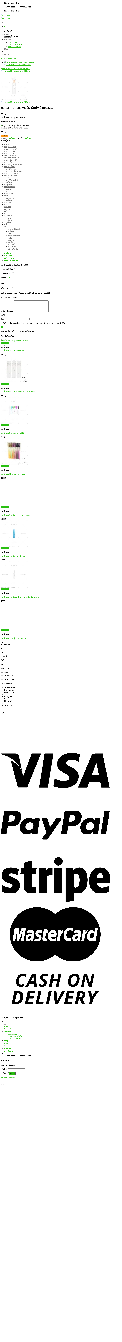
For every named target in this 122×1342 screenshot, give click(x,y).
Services (7, 39)
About (6, 51)
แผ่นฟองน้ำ (12, 244)
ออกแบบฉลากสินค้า (15, 44)
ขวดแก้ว (7, 204)
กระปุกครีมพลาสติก (11, 155)
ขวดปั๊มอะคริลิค (9, 187)
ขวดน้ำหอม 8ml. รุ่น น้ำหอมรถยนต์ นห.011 (16, 515)
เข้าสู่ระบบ (12, 1202)
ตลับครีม (7, 209)
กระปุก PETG (9, 153)
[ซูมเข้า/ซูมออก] (3, 1210)
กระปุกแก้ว (8, 162)
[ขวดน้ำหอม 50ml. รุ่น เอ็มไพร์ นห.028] (19, 62)
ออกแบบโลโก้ (12, 42)
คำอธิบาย (7, 253)
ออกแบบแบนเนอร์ (14, 46)
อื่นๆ (6, 227)
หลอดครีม (7, 218)
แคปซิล (10, 242)
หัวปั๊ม (6, 224)
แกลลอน (11, 240)
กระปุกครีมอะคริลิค (11, 160)
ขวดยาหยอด (8, 193)
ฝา (5, 213)
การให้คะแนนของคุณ (8, 297)
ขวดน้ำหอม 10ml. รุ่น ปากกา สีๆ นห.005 (15, 638)
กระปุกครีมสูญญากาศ (11, 158)
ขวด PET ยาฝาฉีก (10, 175)
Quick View (5, 343)
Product (7, 37)
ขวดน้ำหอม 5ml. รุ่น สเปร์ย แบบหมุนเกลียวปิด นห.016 (20, 597)
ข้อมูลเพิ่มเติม (9, 255)
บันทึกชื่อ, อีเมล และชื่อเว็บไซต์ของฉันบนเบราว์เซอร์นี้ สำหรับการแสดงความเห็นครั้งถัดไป (34, 323)
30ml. (8, 277)
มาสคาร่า (11, 238)
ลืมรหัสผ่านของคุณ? (8, 1206)
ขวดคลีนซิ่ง (8, 182)
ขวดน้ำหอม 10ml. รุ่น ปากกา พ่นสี (13, 474)
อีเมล (3, 319)
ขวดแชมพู (8, 207)
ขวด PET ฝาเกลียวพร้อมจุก (13, 171)
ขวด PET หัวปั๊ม (9, 178)
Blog (6, 49)
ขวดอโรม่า (8, 200)
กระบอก (7, 144)
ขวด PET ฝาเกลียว (10, 169)
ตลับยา (6, 211)
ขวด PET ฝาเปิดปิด (11, 173)
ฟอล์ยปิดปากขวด (14, 235)
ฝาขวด (10, 233)
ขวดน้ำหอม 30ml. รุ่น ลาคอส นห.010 (14, 351)
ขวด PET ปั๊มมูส (9, 166)
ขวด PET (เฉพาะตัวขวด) (13, 164)
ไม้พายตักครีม (13, 249)
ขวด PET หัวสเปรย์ (11, 180)
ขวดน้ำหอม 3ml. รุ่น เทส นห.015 (12, 433)
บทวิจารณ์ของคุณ (7, 311)
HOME (6, 34)
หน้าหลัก (4, 58)
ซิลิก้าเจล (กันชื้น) (14, 229)
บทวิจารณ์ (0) (9, 258)
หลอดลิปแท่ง (8, 222)
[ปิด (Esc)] (1, 1210)
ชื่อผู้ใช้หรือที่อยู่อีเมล (8, 1193)
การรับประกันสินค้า (11, 260)
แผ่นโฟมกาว (12, 247)
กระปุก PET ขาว (10, 146)
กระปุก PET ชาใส (10, 149)
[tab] (57, 253)
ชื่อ (2, 315)
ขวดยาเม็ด (8, 195)
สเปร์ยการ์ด (8, 215)
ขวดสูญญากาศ (9, 198)
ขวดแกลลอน (8, 202)
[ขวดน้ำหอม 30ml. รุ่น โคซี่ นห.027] (17, 65)
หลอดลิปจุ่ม (8, 220)
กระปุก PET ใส (9, 151)
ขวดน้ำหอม (12, 58)
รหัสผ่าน (4, 1197)
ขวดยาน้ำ (7, 191)
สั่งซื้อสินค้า (4, 136)
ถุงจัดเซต (11, 231)
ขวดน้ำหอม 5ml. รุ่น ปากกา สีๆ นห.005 (14, 556)
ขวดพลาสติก (8, 189)
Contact (7, 54)
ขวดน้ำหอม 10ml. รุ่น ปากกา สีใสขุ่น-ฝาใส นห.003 (18, 392)
